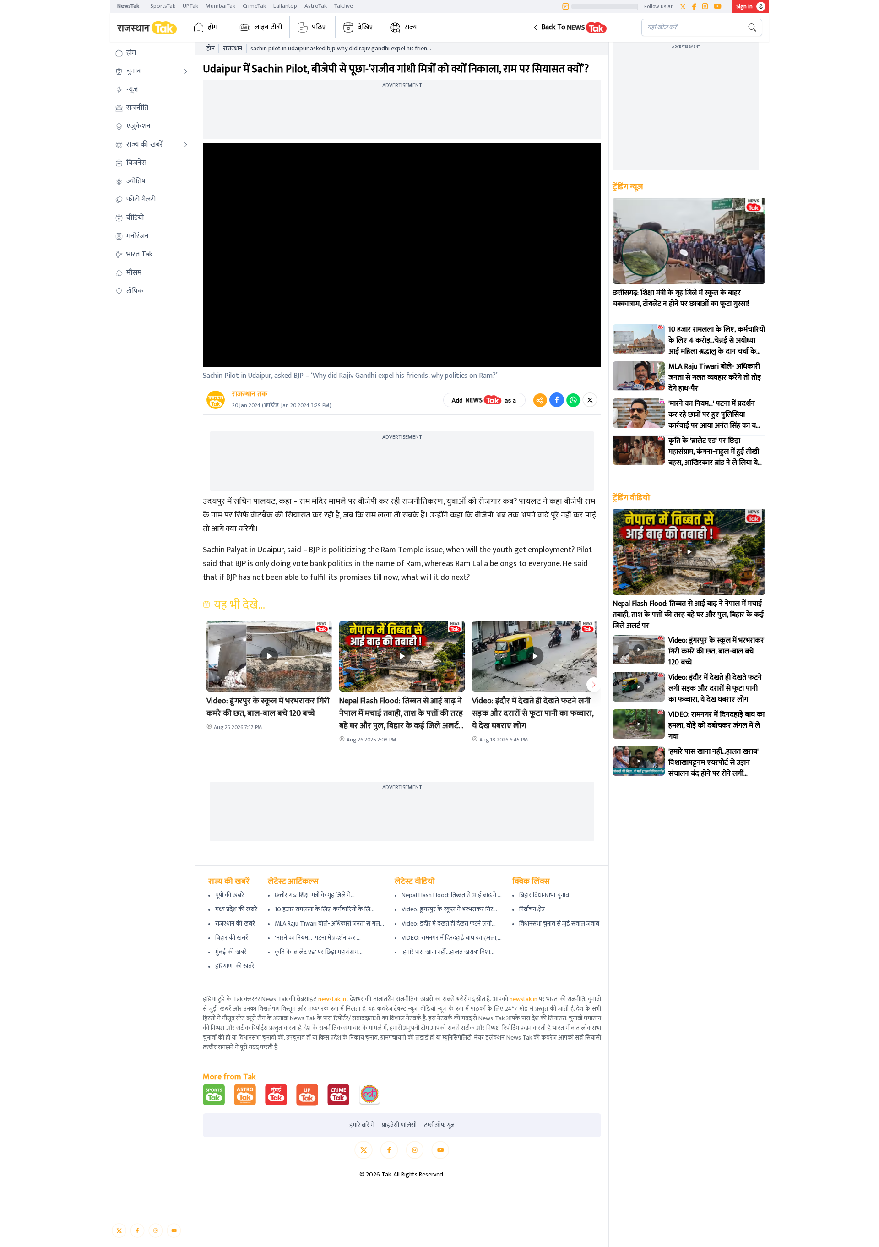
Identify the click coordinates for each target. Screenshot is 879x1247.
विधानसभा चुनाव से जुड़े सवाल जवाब (559, 923)
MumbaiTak (220, 6)
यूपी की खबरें (229, 895)
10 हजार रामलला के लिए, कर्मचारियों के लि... (324, 909)
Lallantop (285, 6)
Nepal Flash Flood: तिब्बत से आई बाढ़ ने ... (452, 895)
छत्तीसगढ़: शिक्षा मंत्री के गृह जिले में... (315, 895)
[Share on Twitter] (589, 399)
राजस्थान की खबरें (235, 923)
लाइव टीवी (268, 27)
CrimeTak (254, 6)
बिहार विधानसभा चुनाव (544, 895)
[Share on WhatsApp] (573, 399)
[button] (580, 27)
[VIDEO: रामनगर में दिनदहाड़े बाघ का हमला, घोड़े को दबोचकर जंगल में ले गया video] (639, 724)
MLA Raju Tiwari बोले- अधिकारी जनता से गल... (329, 923)
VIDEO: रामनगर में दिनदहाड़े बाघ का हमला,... (452, 937)
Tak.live (343, 6)
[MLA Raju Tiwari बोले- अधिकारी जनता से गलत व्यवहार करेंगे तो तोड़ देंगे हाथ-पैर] (639, 376)
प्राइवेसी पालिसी (399, 1125)
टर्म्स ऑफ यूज (439, 1125)
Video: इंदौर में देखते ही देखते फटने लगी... (449, 923)
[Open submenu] (186, 71)
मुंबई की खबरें (231, 952)
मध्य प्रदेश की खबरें (236, 909)
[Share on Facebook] (556, 399)
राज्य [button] (410, 27)
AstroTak (315, 6)
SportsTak (162, 6)
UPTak (190, 6)
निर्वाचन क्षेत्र (532, 909)
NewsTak (128, 6)
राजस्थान (232, 48)
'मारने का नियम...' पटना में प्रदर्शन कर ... (318, 937)
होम (212, 27)
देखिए (365, 27)
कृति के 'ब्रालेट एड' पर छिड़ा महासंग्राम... (319, 952)
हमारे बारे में (361, 1125)
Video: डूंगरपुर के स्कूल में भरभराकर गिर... (449, 909)
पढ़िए (319, 27)
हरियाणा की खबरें (235, 966)
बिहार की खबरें (231, 937)
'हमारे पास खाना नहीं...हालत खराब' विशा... (448, 952)
